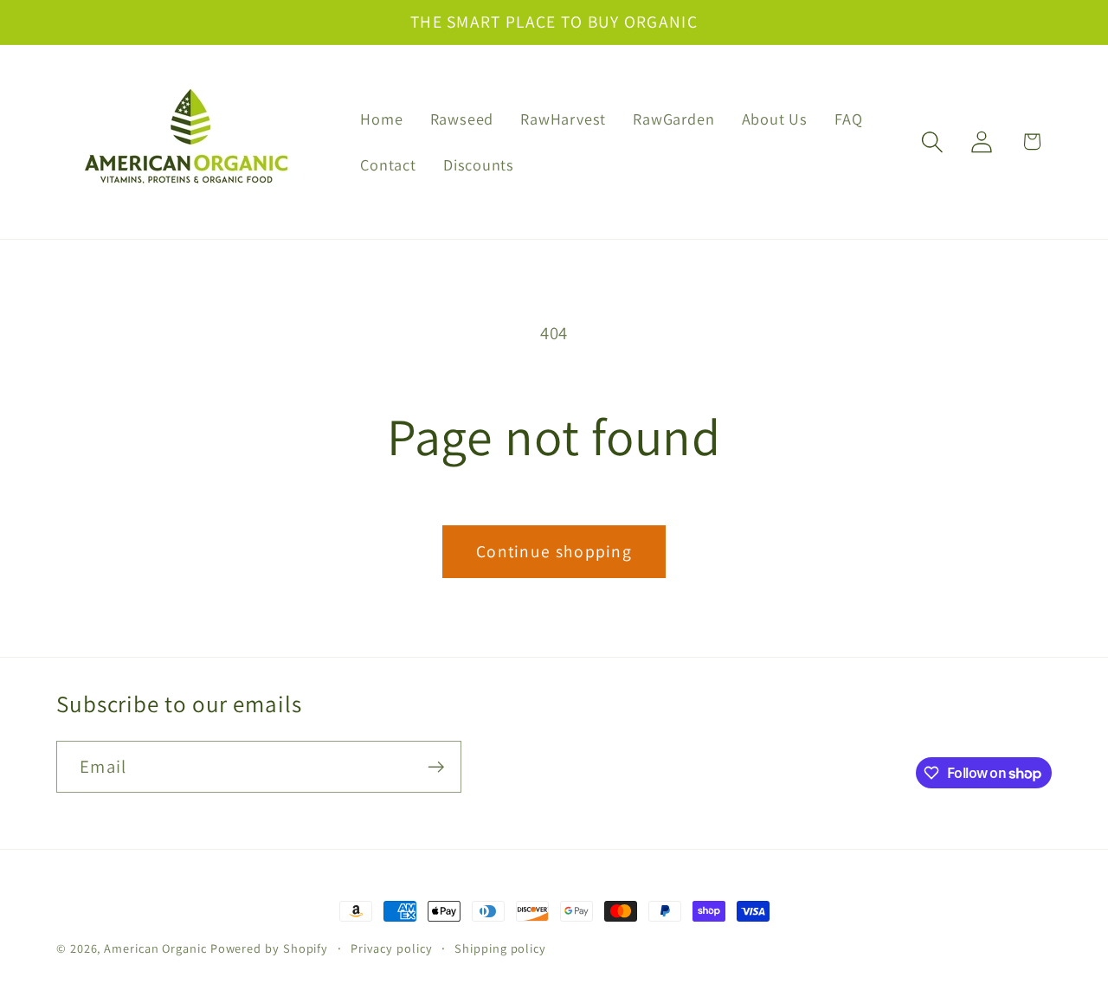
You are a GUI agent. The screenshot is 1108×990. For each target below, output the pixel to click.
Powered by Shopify (269, 948)
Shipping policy (500, 948)
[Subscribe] (436, 767)
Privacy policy (392, 948)
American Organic (155, 948)
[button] (932, 141)
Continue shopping (554, 551)
